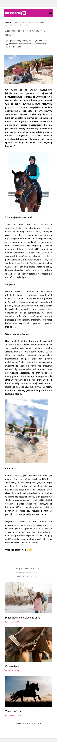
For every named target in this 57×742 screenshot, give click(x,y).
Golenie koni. (12, 666)
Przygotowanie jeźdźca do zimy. (23, 617)
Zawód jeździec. (14, 711)
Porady (30, 23)
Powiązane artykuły (27, 572)
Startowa (8, 23)
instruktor (40, 23)
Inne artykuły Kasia (27, 576)
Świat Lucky (20, 23)
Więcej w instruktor (27, 568)
